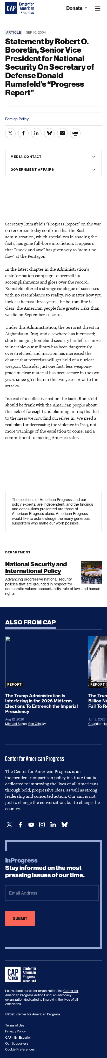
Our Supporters (16, 1043)
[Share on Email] (62, 133)
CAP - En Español (18, 1037)
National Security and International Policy (36, 567)
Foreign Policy (17, 119)
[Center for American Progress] (11, 8)
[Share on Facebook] (23, 133)
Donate (75, 8)
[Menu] (97, 8)
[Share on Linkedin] (36, 133)
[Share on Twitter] (10, 133)
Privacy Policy (15, 1031)
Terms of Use (14, 1025)
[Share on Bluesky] (49, 133)
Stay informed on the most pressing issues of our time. (45, 868)
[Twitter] (9, 824)
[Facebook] (20, 824)
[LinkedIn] (53, 824)
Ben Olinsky (37, 724)
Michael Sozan (16, 724)
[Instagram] (42, 824)
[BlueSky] (64, 824)
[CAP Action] (22, 974)
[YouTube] (31, 824)
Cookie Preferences (20, 1049)
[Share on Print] (75, 133)
